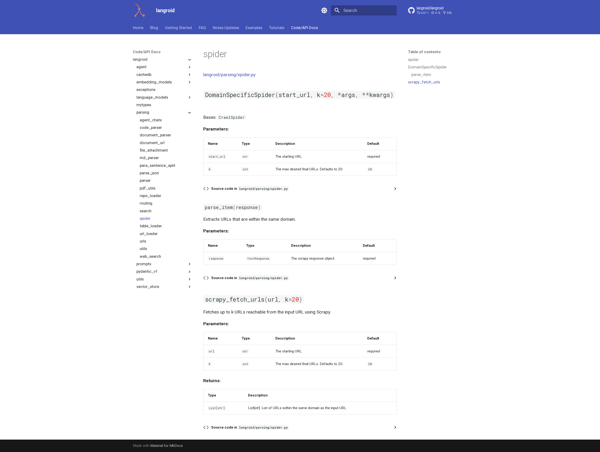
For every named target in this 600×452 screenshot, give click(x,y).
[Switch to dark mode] (324, 10)
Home (138, 27)
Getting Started (178, 27)
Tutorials (276, 27)
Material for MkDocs (166, 446)
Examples (254, 27)
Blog (154, 27)
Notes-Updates (226, 27)
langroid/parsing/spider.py (229, 74)
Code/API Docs (304, 27)
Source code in (249, 189)
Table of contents (424, 51)
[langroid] (140, 10)
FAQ (202, 27)
